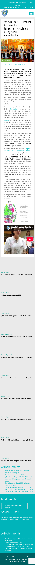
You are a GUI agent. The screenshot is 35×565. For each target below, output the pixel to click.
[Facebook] (3, 2)
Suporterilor (13, 109)
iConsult (25, 556)
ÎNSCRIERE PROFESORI (11, 7)
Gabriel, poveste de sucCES (14, 475)
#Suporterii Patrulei (19, 64)
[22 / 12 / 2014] (17, 50)
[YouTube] (7, 2)
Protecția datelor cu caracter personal (13, 506)
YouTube (12, 526)
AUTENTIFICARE (28, 7)
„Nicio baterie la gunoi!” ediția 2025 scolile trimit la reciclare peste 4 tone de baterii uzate (19, 479)
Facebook (5, 526)
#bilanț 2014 (8, 64)
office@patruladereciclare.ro (18, 2)
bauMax (6, 120)
